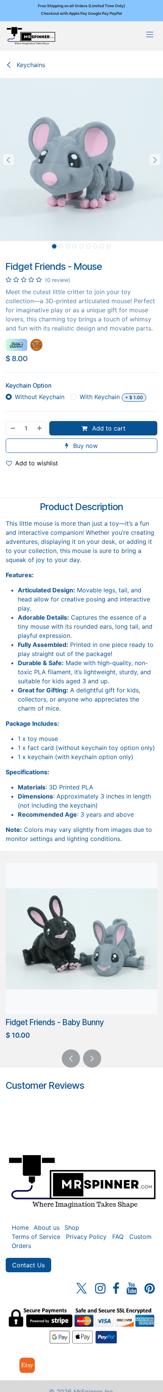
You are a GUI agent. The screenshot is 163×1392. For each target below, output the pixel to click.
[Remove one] (12, 428)
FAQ (118, 1236)
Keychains (30, 65)
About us (47, 1227)
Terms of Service (36, 1236)
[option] (81, 953)
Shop (71, 1227)
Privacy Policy (86, 1236)
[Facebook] (116, 1288)
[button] (8, 159)
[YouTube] (131, 1288)
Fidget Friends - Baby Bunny (55, 1022)
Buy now (84, 445)
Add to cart (107, 428)
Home (20, 1227)
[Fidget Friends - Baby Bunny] (81, 939)
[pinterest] (149, 1288)
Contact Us (28, 1265)
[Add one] (39, 428)
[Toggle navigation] (149, 34)
